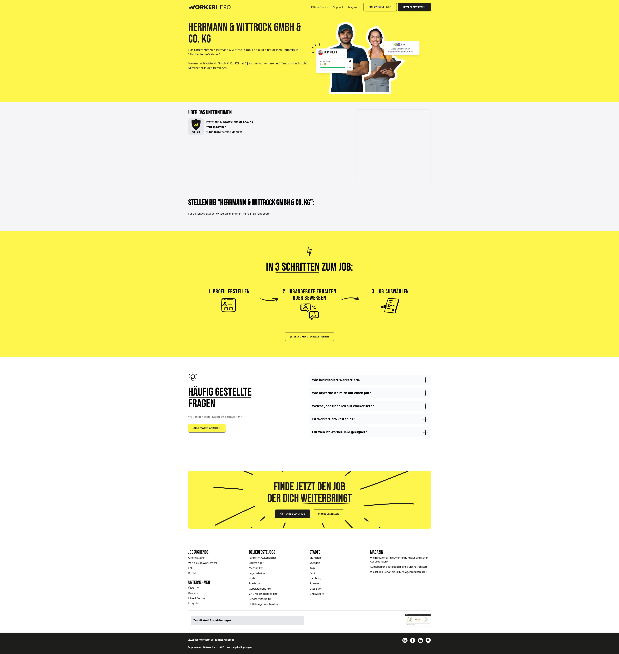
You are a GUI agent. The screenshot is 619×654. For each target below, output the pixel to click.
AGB (221, 647)
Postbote (254, 583)
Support (338, 7)
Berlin (313, 573)
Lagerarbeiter (257, 573)
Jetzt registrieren (414, 7)
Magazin (353, 7)
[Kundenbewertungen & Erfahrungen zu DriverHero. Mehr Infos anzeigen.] (418, 620)
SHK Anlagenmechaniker (263, 604)
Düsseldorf (316, 588)
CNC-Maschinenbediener (264, 594)
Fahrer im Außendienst (262, 557)
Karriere (193, 593)
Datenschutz (210, 647)
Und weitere (317, 594)
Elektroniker (256, 563)
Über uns (193, 588)
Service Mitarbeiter (260, 599)
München (315, 557)
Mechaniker (256, 568)
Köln (312, 568)
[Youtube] (428, 640)
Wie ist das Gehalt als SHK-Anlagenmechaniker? (398, 572)
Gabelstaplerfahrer (260, 588)
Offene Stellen (319, 7)
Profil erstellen (328, 513)
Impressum (194, 647)
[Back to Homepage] (211, 6)
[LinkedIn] (420, 640)
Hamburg (315, 578)
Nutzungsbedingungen (238, 647)
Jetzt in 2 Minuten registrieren (309, 336)
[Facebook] (412, 640)
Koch (252, 578)
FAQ (190, 568)
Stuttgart (315, 563)
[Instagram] (405, 640)
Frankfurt (315, 583)
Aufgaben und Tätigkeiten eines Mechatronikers (398, 566)
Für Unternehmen (380, 6)
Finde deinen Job (295, 513)
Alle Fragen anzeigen (206, 427)
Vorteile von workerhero (202, 563)
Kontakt (193, 573)
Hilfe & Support (197, 598)
